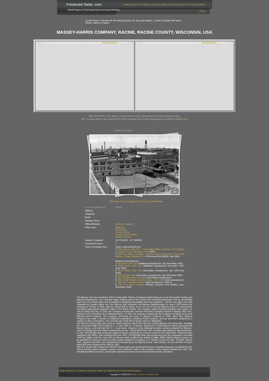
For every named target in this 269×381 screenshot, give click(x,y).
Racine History (122, 232)
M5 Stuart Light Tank (127, 263)
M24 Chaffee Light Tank (130, 270)
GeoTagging (198, 5)
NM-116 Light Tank (127, 275)
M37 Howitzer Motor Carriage (132, 277)
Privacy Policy (152, 374)
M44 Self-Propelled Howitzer (131, 282)
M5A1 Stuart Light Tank (130, 266)
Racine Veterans (123, 237)
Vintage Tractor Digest (126, 234)
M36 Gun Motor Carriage (131, 284)
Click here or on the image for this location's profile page (135, 201)
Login (202, 11)
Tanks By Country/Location (145, 5)
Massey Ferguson (124, 224)
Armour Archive (138, 374)
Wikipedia (119, 227)
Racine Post (121, 230)
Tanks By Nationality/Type (175, 5)
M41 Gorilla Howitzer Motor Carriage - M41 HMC (141, 280)
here (185, 119)
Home (126, 5)
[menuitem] (126, 5)
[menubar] (164, 5)
